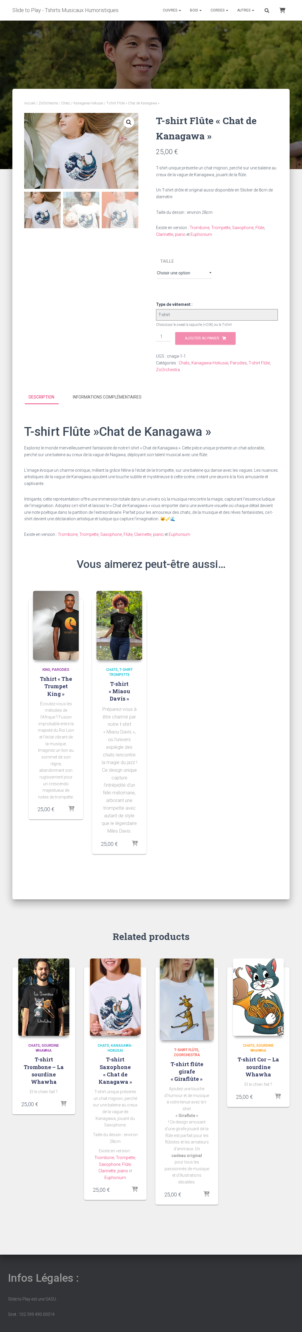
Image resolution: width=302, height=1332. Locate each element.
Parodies (238, 363)
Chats (65, 103)
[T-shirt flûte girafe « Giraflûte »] (187, 999)
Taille (167, 261)
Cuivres (170, 10)
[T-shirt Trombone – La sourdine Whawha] (43, 997)
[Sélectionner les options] (71, 809)
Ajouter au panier (202, 338)
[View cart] (282, 10)
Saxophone (243, 227)
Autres (244, 10)
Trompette (220, 227)
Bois (194, 10)
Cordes (218, 10)
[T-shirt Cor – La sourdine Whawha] (258, 997)
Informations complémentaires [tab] (107, 397)
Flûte (259, 227)
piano (180, 234)
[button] (129, 122)
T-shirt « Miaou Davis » (119, 691)
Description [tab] (41, 397)
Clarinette (164, 234)
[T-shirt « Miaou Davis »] (119, 625)
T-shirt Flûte (259, 363)
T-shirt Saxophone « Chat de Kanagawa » (115, 1070)
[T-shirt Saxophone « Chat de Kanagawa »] (115, 997)
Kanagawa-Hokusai (88, 103)
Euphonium (201, 234)
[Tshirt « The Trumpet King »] (56, 625)
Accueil (29, 103)
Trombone (199, 227)
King (46, 670)
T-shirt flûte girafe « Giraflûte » (186, 1071)
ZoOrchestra (48, 103)
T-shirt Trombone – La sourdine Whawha (44, 1070)
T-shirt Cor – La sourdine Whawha (258, 1067)
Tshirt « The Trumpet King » (56, 686)
